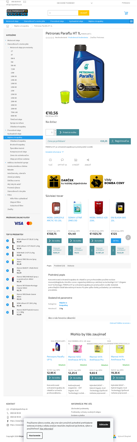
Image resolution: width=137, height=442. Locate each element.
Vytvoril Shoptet (123, 436)
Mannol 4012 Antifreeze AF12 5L (76, 358)
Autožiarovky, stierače (16, 173)
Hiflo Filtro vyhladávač (18, 198)
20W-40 (13, 101)
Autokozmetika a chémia (16, 166)
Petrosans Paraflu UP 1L (54, 358)
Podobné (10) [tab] (58, 265)
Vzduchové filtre (15, 205)
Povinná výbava (13, 187)
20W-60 (13, 108)
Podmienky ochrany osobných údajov (85, 412)
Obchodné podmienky (65, 3)
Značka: (96, 37)
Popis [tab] (48, 265)
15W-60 (13, 98)
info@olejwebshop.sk (18, 409)
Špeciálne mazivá (16, 148)
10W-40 (13, 80)
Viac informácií (45, 428)
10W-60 (13, 87)
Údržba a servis (13, 180)
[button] (55, 381)
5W (11, 62)
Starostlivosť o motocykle (17, 44)
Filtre (9, 195)
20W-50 (13, 105)
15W (11, 90)
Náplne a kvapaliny (14, 137)
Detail (115, 241)
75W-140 (13, 112)
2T (11, 51)
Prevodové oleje (13, 130)
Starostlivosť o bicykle (16, 191)
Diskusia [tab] (70, 265)
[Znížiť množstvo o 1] (54, 133)
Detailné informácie (52, 152)
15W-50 (13, 94)
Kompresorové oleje (17, 151)
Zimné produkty (13, 177)
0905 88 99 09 (14, 413)
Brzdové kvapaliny (16, 144)
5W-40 (12, 65)
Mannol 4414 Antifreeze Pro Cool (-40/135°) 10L (117, 358)
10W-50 (13, 83)
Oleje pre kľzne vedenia (18, 159)
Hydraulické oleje (13, 133)
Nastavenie (33, 435)
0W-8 (12, 58)
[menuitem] (11, 21)
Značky (9, 209)
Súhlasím (102, 424)
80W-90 (13, 116)
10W (11, 72)
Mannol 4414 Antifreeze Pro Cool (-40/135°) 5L (97, 358)
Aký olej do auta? (13, 184)
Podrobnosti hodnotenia (77, 37)
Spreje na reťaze (16, 123)
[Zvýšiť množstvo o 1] (54, 130)
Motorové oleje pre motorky (20, 47)
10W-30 (13, 76)
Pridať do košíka (68, 132)
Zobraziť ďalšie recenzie (119, 323)
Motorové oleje (13, 40)
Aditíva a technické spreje (17, 162)
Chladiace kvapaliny (17, 126)
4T (11, 55)
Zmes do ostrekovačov (18, 155)
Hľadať (82, 13)
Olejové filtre (14, 202)
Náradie (10, 169)
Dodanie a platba (77, 415)
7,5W (12, 69)
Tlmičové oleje (15, 119)
